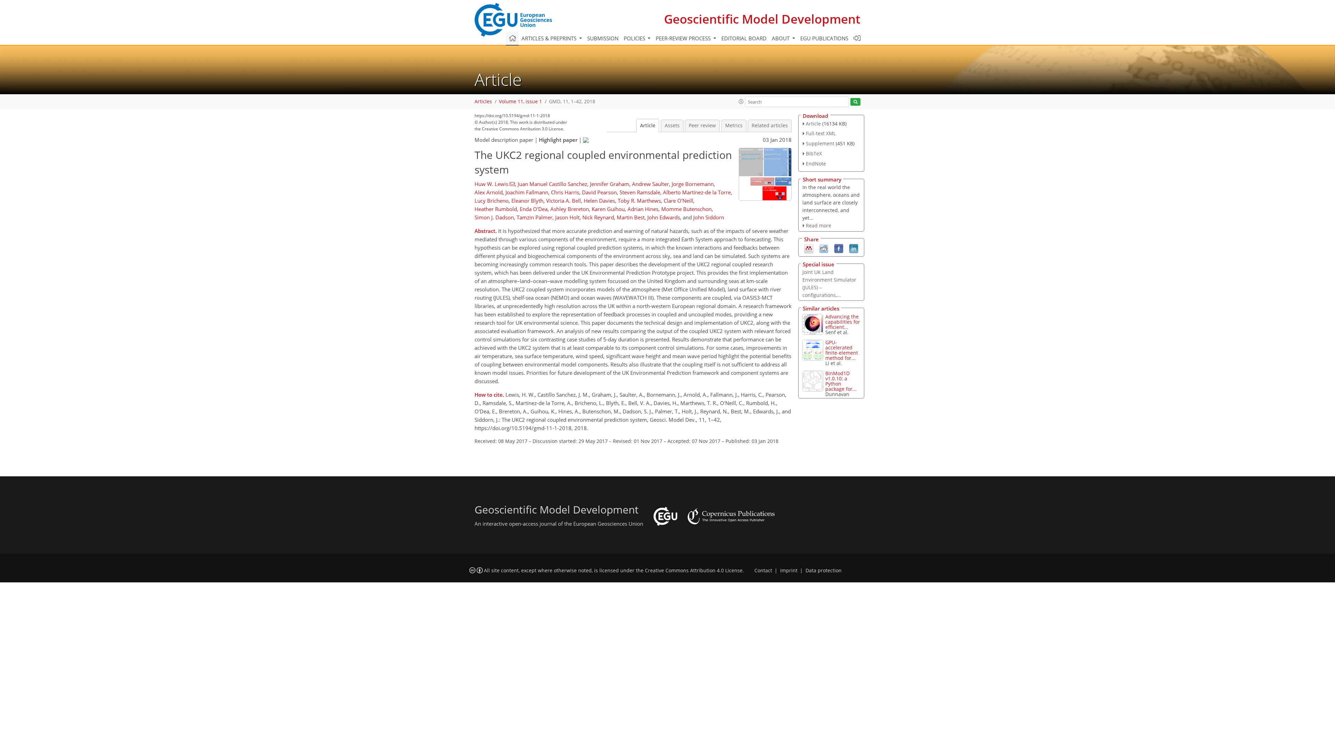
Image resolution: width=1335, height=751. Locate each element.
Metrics (734, 125)
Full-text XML (821, 133)
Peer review (702, 125)
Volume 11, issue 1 (520, 101)
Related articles (770, 125)
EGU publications (824, 38)
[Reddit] (823, 248)
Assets (672, 125)
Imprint (789, 570)
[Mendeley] (809, 248)
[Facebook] (838, 248)
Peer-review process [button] (684, 38)
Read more (818, 225)
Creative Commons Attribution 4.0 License (694, 570)
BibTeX (814, 153)
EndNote (816, 163)
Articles (483, 101)
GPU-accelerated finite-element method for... (841, 350)
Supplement (820, 143)
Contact (763, 570)
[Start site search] (855, 102)
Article (647, 125)
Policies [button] (635, 38)
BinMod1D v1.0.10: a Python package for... (841, 381)
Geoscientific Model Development (762, 19)
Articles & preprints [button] (549, 38)
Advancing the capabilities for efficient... (842, 321)
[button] (741, 101)
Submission (602, 38)
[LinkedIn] (853, 248)
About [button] (781, 38)
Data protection (824, 570)
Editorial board (744, 38)
